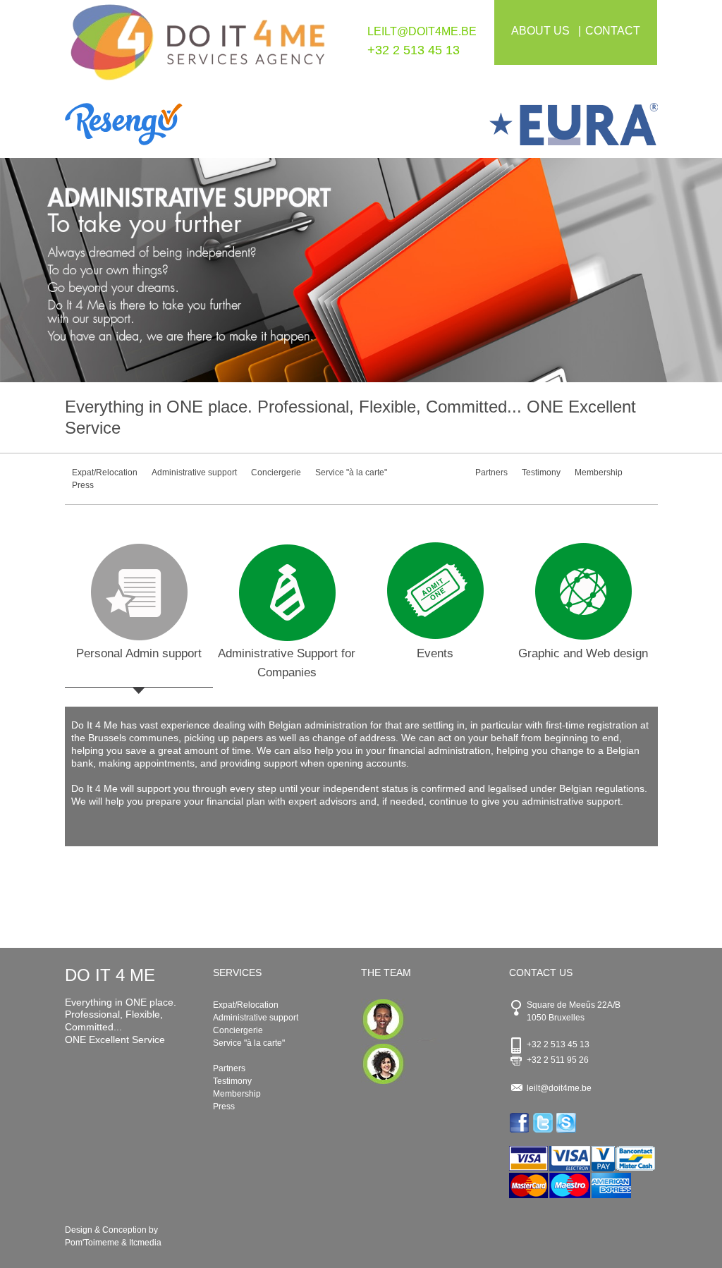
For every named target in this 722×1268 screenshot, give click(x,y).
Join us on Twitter (544, 1122)
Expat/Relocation (104, 472)
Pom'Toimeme (92, 1243)
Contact (612, 31)
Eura (509, 124)
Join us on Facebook (520, 1122)
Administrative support (194, 472)
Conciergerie (276, 472)
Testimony (541, 472)
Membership (599, 472)
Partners (491, 472)
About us (540, 31)
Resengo (213, 124)
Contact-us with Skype (567, 1122)
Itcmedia (145, 1243)
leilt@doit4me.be (422, 31)
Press (83, 485)
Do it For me (198, 48)
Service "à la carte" (351, 472)
